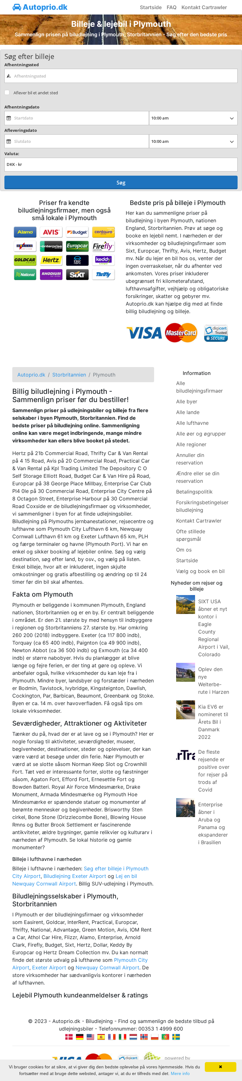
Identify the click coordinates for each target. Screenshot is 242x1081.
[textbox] (121, 76)
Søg (121, 182)
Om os (184, 549)
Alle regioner (191, 444)
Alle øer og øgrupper (201, 433)
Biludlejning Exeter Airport (74, 876)
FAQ (171, 7)
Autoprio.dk (44, 7)
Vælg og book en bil (200, 571)
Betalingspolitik (194, 491)
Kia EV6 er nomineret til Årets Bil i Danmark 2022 (213, 722)
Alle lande (187, 412)
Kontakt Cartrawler (204, 7)
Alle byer (186, 401)
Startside (151, 7)
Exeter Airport (49, 967)
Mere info (180, 1073)
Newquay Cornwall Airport (107, 967)
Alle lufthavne (192, 423)
